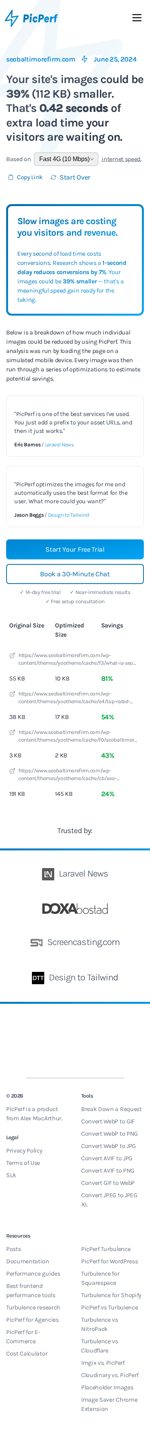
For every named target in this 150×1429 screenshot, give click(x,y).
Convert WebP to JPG (108, 1146)
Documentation (27, 1261)
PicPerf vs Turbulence (109, 1307)
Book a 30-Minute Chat (75, 574)
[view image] (12, 656)
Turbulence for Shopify (111, 1295)
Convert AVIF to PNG (107, 1170)
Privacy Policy (24, 1150)
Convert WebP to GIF (108, 1121)
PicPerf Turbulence (105, 1249)
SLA (11, 1175)
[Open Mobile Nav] (136, 19)
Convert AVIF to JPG (106, 1158)
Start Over (75, 177)
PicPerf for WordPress (109, 1261)
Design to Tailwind (68, 515)
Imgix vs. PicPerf (103, 1362)
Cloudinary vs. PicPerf (109, 1375)
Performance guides (33, 1273)
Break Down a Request (111, 1109)
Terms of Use (23, 1162)
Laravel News (59, 444)
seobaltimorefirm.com (40, 59)
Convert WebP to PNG (109, 1133)
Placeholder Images (107, 1387)
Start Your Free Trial (74, 549)
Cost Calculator (26, 1353)
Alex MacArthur (41, 1118)
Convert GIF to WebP (108, 1182)
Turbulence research (33, 1307)
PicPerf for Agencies (32, 1319)
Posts (13, 1249)
